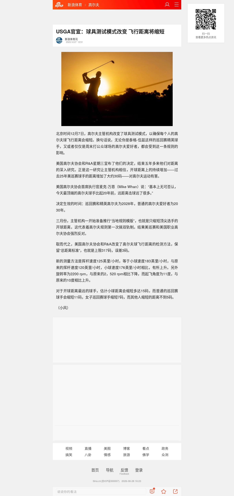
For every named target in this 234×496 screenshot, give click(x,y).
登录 (139, 470)
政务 (165, 448)
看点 (145, 448)
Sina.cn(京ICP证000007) (106, 481)
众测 (165, 454)
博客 (126, 448)
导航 (109, 470)
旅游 (126, 454)
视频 (68, 448)
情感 (107, 454)
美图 (107, 448)
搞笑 (68, 454)
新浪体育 (75, 4)
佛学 (145, 454)
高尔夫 (93, 4)
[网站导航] (176, 4)
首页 (95, 470)
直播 (88, 448)
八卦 (88, 454)
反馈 (124, 470)
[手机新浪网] (59, 5)
